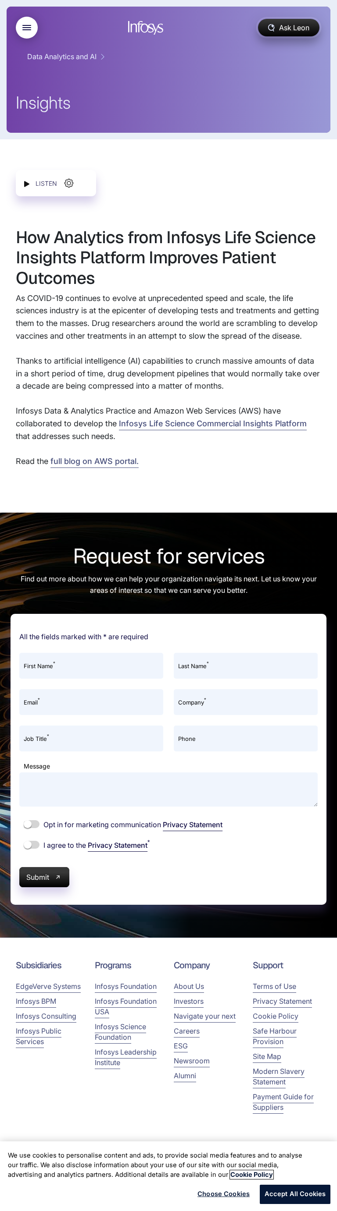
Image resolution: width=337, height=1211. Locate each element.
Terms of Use (274, 986)
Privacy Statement (192, 824)
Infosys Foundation (126, 986)
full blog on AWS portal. (94, 461)
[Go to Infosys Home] (147, 27)
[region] (168, 1176)
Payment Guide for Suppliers (283, 1102)
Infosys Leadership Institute (126, 1057)
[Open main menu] (27, 28)
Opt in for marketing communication (132, 824)
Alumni (185, 1075)
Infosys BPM (36, 1001)
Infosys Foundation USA (126, 1006)
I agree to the (96, 845)
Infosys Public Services (38, 1036)
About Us (189, 986)
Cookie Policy (275, 1016)
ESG (181, 1045)
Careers (187, 1031)
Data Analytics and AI (62, 56)
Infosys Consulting (46, 1016)
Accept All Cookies (295, 1194)
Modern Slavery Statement (279, 1076)
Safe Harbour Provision (275, 1036)
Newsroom (192, 1060)
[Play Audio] (26, 183)
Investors (189, 1001)
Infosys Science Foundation (120, 1031)
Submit (37, 877)
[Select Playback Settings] (68, 183)
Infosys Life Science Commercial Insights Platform (213, 423)
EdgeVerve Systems (48, 986)
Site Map (267, 1056)
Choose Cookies (223, 1194)
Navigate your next (205, 1016)
